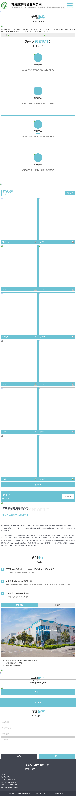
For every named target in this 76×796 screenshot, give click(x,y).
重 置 (19, 756)
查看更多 (38, 485)
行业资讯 (19, 605)
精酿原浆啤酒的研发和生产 (13, 666)
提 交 (57, 756)
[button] (36, 10)
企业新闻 (56, 605)
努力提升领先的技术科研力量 (14, 663)
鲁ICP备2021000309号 (61, 793)
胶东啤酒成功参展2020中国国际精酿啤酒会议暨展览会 (21, 660)
